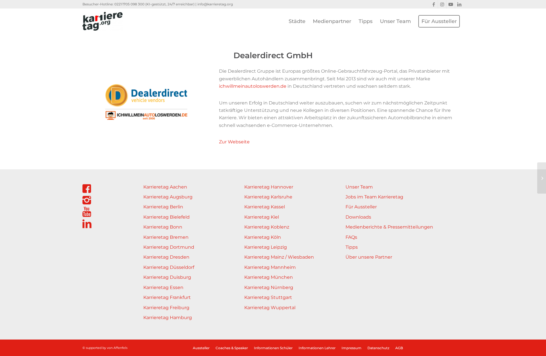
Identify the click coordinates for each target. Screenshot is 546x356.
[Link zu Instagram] (442, 4)
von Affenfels (117, 348)
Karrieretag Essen (163, 287)
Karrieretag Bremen (166, 237)
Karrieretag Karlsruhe (268, 197)
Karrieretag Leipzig (265, 247)
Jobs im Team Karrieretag (374, 197)
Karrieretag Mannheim (270, 267)
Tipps (352, 247)
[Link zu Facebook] (433, 4)
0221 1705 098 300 (129, 4)
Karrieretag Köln (262, 237)
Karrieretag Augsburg (168, 197)
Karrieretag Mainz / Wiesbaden (279, 257)
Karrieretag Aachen (165, 187)
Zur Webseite (234, 142)
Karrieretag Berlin (163, 207)
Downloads (358, 217)
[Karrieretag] (102, 21)
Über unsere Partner (369, 257)
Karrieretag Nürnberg (268, 287)
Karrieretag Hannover (268, 187)
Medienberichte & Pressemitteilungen (389, 227)
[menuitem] (297, 21)
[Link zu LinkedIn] (459, 4)
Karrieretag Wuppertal (269, 307)
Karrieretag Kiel (261, 217)
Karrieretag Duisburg (167, 277)
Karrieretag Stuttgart (268, 297)
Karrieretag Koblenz (266, 227)
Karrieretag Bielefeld (166, 217)
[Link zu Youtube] (450, 4)
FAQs (351, 237)
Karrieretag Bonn (162, 227)
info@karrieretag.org (215, 4)
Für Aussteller (361, 207)
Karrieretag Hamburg (167, 317)
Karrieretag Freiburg (166, 307)
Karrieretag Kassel (264, 207)
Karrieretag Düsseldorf (168, 267)
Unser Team (359, 187)
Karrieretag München (268, 277)
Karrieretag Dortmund (168, 247)
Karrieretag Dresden (166, 257)
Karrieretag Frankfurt (167, 297)
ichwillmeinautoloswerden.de (252, 86)
